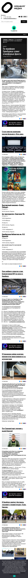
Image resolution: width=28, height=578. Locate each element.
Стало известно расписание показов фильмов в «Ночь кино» (13, 132)
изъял (15, 416)
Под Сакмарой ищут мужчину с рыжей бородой (12, 429)
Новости (11, 39)
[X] (24, 118)
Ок (14, 576)
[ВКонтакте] (19, 118)
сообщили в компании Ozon (17, 321)
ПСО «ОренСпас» (13, 454)
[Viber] (25, 118)
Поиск (24, 21)
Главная (5, 39)
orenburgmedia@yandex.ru (9, 18)
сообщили (20, 410)
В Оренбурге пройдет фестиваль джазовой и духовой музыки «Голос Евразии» (14, 504)
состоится (5, 158)
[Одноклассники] (21, 118)
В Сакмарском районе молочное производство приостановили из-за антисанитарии (14, 356)
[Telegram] (22, 118)
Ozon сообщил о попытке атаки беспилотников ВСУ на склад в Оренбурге (12, 273)
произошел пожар (7, 327)
